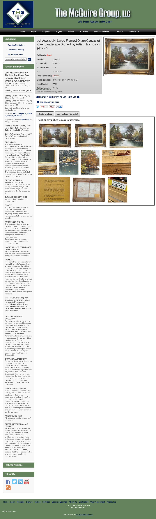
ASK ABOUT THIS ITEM (49, 102)
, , (18, 115)
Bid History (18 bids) (67, 114)
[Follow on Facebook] (8, 481)
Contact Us (134, 32)
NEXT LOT (72, 97)
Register (46, 32)
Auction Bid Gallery (16, 45)
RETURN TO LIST (59, 97)
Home (22, 32)
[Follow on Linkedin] (20, 481)
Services (84, 32)
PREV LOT (43, 97)
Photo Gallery (45, 114)
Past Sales (111, 502)
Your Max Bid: (43, 67)
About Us (119, 32)
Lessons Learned (101, 32)
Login (33, 32)
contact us (25, 120)
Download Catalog (16, 50)
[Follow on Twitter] (14, 481)
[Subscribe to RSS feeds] (8, 487)
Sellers (71, 32)
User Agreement (97, 502)
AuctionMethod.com (84, 515)
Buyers (59, 32)
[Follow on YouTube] (26, 481)
